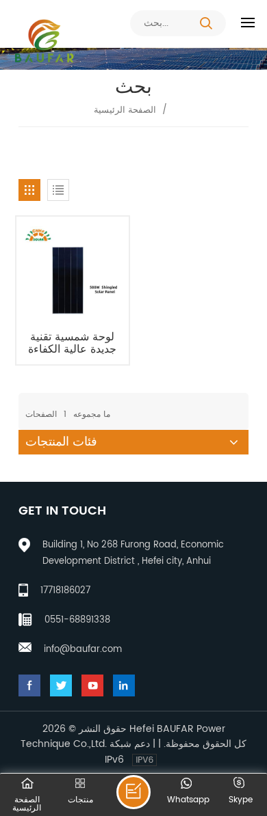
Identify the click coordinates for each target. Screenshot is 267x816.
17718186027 (65, 591)
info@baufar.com (83, 649)
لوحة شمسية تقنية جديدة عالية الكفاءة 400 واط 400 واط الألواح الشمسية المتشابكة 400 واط (72, 343)
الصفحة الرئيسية (125, 110)
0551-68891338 (77, 620)
